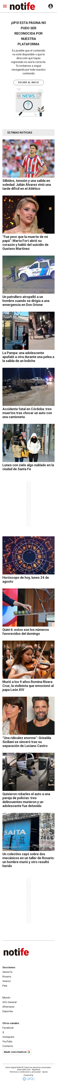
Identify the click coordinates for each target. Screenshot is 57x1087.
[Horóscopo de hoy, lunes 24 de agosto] (28, 555)
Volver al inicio (28, 82)
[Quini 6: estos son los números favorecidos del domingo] (28, 607)
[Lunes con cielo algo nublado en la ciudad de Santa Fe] (28, 443)
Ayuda (45, 1072)
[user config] (50, 6)
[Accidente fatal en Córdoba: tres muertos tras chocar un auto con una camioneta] (28, 387)
